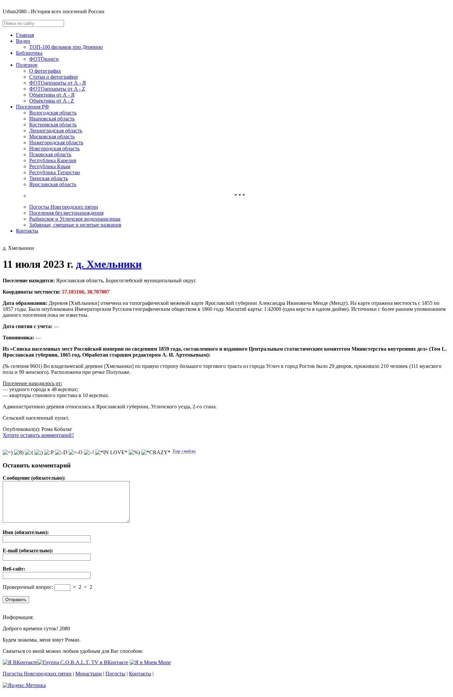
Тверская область (48, 178)
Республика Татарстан (54, 172)
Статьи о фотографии (53, 77)
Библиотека (29, 53)
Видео (23, 41)
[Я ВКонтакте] (20, 662)
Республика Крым (49, 166)
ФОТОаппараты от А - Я (57, 83)
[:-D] (61, 452)
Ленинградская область (55, 130)
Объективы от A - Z (51, 101)
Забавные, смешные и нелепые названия (75, 225)
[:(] (29, 452)
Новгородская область (54, 148)
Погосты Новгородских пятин (63, 207)
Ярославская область (52, 184)
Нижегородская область (56, 142)
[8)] (19, 452)
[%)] (134, 452)
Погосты (115, 673)
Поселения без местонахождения (66, 213)
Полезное (26, 65)
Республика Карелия (52, 160)
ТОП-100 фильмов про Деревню (66, 47)
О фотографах (45, 71)
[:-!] (89, 452)
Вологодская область (53, 112)
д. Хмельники (109, 264)
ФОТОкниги (44, 59)
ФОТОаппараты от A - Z (57, 89)
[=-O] (76, 452)
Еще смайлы (184, 451)
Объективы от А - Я (52, 95)
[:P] (49, 452)
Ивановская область (52, 118)
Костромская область (53, 124)
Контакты (27, 231)
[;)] (38, 452)
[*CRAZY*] (155, 452)
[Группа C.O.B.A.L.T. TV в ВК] (82, 662)
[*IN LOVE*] (111, 452)
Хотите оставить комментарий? (38, 435)
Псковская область (50, 154)
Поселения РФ (32, 106)
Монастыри (88, 673)
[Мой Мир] (150, 662)
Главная (25, 35)
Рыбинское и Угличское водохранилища (74, 219)
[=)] (8, 452)
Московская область (52, 136)
